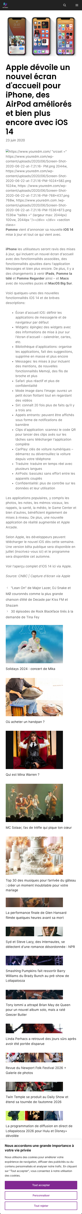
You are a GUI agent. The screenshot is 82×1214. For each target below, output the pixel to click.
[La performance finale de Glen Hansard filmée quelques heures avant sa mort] (34, 905)
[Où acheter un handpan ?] (34, 713)
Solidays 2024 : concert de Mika (30, 669)
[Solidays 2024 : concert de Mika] (34, 661)
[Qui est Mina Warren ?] (34, 766)
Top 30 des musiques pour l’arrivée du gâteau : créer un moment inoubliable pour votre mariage (41, 885)
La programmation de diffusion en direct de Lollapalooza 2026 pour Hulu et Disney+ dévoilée (39, 1131)
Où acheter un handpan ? (25, 722)
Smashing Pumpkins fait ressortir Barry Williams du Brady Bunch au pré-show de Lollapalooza (37, 976)
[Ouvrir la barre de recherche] (65, 5)
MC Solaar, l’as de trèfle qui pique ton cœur (39, 827)
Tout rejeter (41, 1205)
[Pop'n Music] (5, 5)
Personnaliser (41, 1195)
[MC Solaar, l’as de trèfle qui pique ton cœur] (34, 819)
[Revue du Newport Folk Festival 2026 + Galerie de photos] (34, 1060)
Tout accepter (41, 1185)
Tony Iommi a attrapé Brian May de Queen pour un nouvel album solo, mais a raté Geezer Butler (38, 1010)
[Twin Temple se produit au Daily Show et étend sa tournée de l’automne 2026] (34, 1089)
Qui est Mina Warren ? (22, 774)
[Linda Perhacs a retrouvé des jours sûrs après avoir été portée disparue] (34, 1031)
